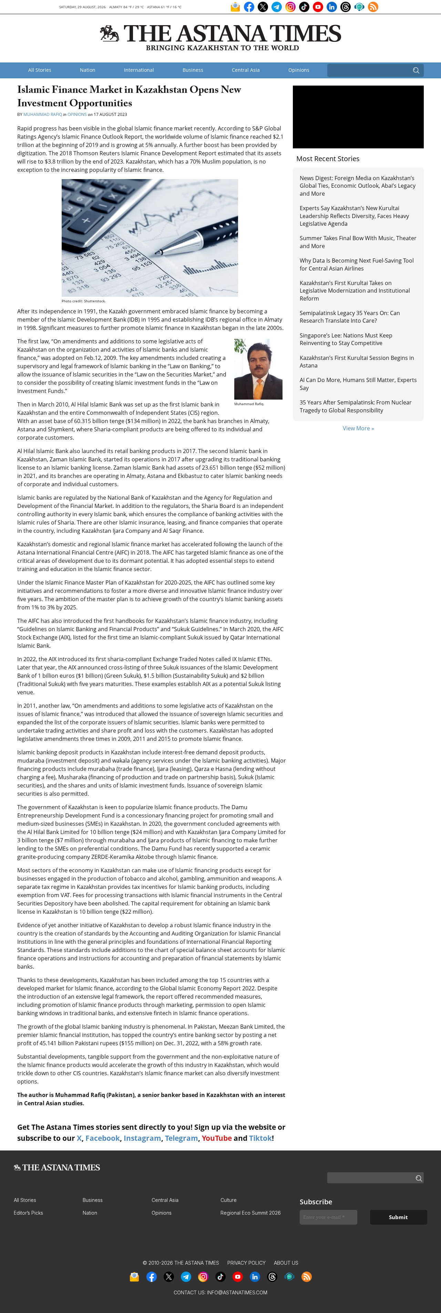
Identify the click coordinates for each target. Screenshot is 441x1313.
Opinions (298, 70)
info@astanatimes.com (237, 1292)
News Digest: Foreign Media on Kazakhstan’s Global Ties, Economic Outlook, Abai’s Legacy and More (358, 185)
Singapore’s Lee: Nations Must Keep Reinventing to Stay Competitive (346, 339)
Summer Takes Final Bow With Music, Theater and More (358, 241)
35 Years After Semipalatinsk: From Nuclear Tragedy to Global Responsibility (356, 406)
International (139, 70)
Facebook (102, 1138)
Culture (228, 1200)
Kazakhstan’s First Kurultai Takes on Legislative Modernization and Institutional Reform (355, 290)
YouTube (217, 1138)
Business (193, 70)
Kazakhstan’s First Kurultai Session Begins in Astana (357, 361)
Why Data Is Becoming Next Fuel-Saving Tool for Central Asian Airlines (357, 264)
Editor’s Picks (28, 1213)
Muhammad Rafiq (42, 114)
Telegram (181, 1138)
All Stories (39, 70)
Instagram (142, 1138)
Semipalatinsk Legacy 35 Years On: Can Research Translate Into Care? (350, 316)
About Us (286, 1263)
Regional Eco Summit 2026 (250, 1213)
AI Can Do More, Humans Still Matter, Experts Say (358, 383)
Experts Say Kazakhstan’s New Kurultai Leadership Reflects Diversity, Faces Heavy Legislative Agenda (354, 215)
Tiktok (260, 1138)
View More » (358, 428)
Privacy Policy (246, 1263)
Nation (87, 70)
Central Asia (246, 70)
